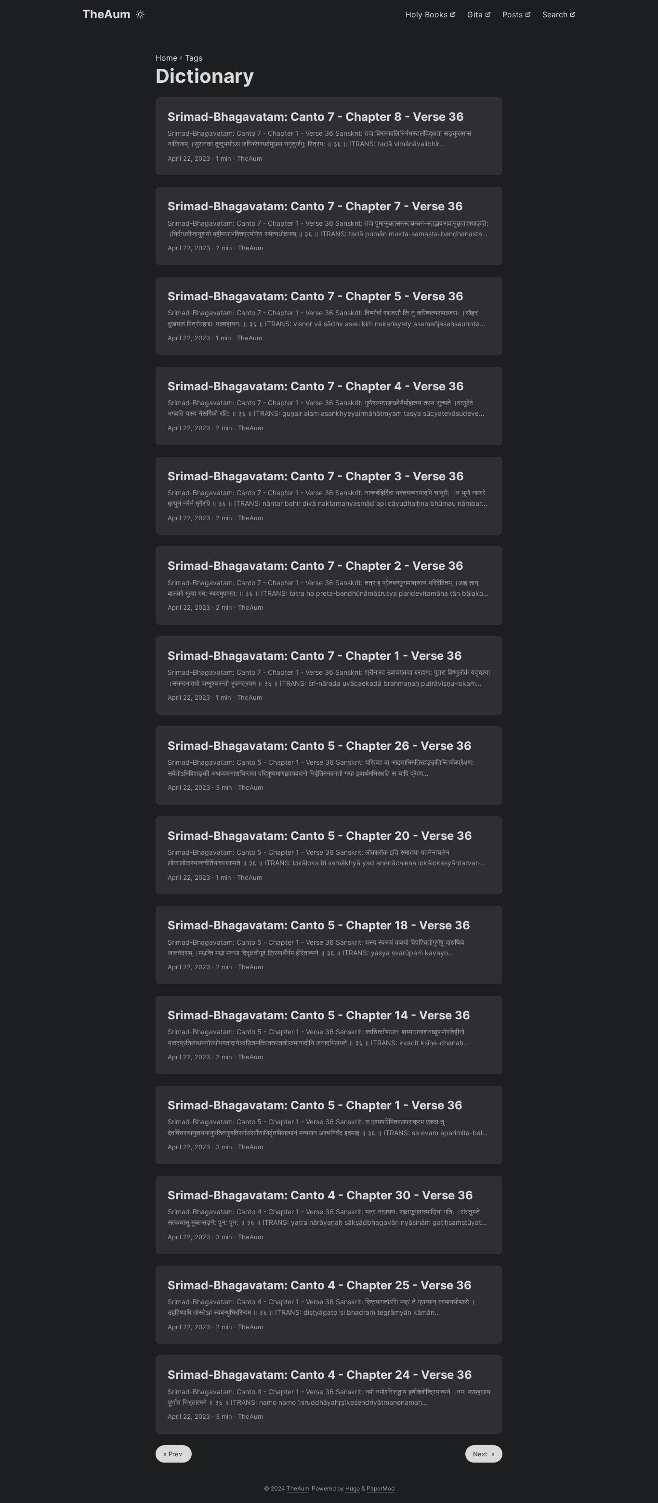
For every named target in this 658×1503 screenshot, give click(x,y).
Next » (484, 1454)
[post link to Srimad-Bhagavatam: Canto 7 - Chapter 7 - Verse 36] (329, 226)
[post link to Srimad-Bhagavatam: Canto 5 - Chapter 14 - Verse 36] (329, 1035)
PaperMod (381, 1488)
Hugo (352, 1488)
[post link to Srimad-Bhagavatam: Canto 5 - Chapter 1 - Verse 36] (329, 1125)
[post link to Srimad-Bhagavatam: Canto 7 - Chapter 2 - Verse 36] (329, 585)
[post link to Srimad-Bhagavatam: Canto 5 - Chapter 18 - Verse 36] (329, 945)
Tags (193, 58)
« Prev (173, 1454)
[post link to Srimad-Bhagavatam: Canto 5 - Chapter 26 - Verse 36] (329, 765)
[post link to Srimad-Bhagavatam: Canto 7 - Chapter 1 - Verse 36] (329, 675)
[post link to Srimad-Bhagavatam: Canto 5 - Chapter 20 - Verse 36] (329, 855)
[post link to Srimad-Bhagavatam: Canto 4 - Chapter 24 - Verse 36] (329, 1394)
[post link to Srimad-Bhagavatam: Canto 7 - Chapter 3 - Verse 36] (329, 496)
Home (166, 58)
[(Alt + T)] (140, 14)
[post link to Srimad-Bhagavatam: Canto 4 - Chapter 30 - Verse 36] (329, 1215)
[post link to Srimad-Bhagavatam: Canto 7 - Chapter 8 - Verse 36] (329, 136)
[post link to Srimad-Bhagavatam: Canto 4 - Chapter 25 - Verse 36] (329, 1305)
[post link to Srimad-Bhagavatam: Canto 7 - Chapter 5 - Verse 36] (329, 316)
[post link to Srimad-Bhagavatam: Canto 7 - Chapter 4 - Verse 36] (329, 406)
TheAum (106, 14)
